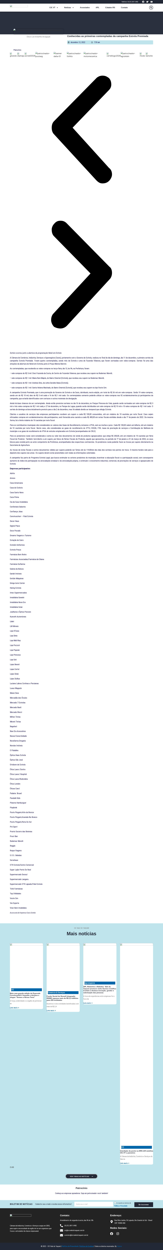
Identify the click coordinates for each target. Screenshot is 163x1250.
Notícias (67, 7)
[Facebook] (143, 1)
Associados (85, 7)
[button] (151, 8)
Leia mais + (14, 1008)
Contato (124, 7)
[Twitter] (147, 1)
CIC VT (52, 7)
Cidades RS (110, 7)
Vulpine (119, 1246)
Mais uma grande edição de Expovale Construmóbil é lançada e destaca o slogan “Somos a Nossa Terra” (25, 995)
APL (97, 7)
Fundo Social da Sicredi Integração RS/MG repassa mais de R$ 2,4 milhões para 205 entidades (62, 998)
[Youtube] (151, 1)
